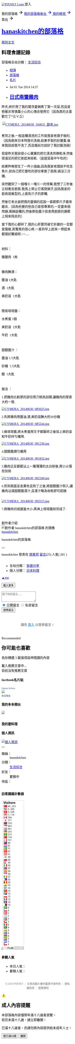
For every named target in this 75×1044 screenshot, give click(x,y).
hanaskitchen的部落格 (33, 31)
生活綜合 (34, 62)
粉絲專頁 (6, 696)
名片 (13, 80)
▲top (5, 577)
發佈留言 (8, 610)
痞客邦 (34, 554)
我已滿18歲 (9, 1036)
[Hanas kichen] (3, 692)
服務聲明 (43, 987)
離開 (23, 1036)
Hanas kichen (8, 688)
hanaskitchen (10, 531)
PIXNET (18, 983)
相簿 (13, 70)
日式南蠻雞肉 (24, 97)
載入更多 (8, 585)
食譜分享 (32, 565)
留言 (43, 554)
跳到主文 (8, 42)
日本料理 (32, 570)
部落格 (14, 75)
